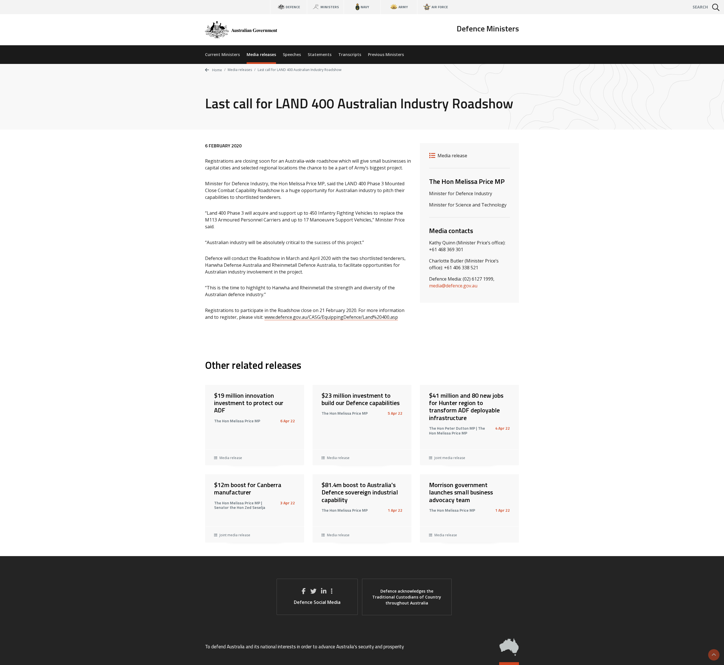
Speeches (292, 54)
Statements (319, 54)
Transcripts (349, 54)
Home (216, 70)
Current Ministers (222, 54)
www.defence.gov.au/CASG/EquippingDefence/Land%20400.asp (331, 317)
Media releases (261, 54)
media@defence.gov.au (453, 286)
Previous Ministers (386, 54)
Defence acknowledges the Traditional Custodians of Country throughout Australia (406, 597)
